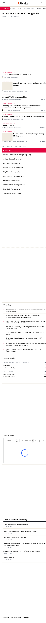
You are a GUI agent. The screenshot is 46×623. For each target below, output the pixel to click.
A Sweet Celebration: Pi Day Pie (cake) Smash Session (23, 116)
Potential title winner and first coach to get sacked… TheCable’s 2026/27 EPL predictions (23, 316)
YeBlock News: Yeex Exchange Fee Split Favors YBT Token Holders (24, 350)
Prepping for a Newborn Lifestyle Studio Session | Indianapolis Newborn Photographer (21, 107)
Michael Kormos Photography (12, 128)
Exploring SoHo (8, 125)
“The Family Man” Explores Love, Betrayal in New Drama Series (25, 333)
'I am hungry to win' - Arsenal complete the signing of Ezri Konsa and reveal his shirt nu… (25, 322)
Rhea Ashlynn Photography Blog (13, 119)
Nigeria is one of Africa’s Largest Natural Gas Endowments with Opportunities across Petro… (26, 344)
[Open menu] (4, 3)
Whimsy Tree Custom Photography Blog (15, 91)
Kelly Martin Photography (12, 110)
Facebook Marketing (8, 72)
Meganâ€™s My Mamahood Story (15, 97)
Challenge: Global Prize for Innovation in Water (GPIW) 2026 (24, 339)
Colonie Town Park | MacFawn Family (16, 74)
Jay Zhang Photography (11, 77)
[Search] (42, 3)
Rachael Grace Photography (12, 99)
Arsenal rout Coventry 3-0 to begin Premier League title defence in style (25, 327)
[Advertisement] (23, 223)
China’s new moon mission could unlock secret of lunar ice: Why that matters (26, 310)
